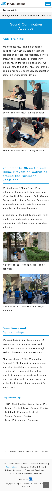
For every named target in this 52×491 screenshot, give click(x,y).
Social (28, 452)
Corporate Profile (28, 467)
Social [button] (44, 15)
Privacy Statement (13, 470)
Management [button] (9, 15)
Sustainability (10, 10)
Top (4, 464)
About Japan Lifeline (18, 464)
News (41, 467)
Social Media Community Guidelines (26, 473)
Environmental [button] (29, 15)
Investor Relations (39, 464)
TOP (4, 452)
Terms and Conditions (34, 470)
